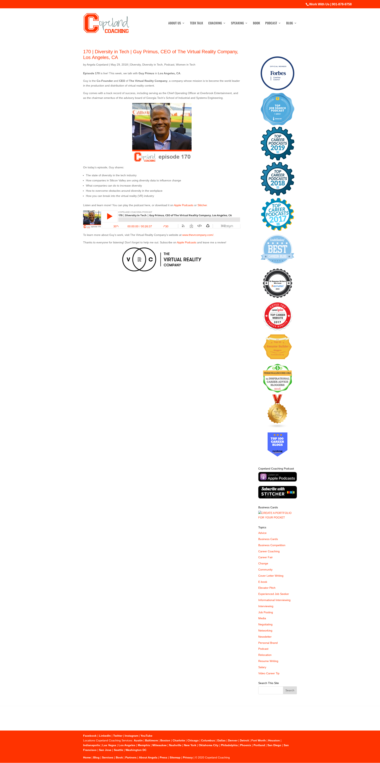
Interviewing (265, 606)
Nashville (175, 745)
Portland (259, 745)
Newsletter (265, 636)
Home (87, 757)
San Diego (274, 745)
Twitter (117, 735)
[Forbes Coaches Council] (277, 89)
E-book (262, 581)
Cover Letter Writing (270, 575)
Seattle (118, 750)
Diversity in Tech (152, 64)
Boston (165, 740)
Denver (233, 740)
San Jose (105, 750)
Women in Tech (185, 64)
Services (107, 757)
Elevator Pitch (267, 587)
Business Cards (268, 539)
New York (190, 745)
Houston (274, 740)
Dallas (221, 740)
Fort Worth (258, 740)
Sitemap (175, 757)
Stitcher (202, 205)
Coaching (215, 23)
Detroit (244, 740)
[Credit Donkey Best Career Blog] (277, 265)
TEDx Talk (196, 23)
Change (263, 563)
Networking (265, 630)
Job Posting (265, 612)
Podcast (271, 23)
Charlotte (179, 740)
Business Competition (271, 545)
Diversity (135, 64)
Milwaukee (159, 745)
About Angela (148, 757)
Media (262, 618)
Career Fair (265, 557)
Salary (262, 667)
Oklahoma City (208, 745)
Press (163, 757)
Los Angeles (127, 745)
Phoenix (245, 745)
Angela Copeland (97, 64)
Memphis (144, 745)
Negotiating (265, 624)
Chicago (193, 740)
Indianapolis (91, 745)
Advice (262, 532)
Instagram (131, 735)
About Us (174, 23)
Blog (289, 23)
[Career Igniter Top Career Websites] (277, 329)
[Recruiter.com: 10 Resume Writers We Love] (277, 298)
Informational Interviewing (274, 600)
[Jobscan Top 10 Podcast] (277, 124)
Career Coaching (269, 551)
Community (265, 569)
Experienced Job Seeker (273, 593)
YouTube (146, 735)
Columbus (208, 740)
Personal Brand (268, 642)
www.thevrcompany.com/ (197, 234)
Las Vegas (109, 745)
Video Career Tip (268, 673)
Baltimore (151, 740)
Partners (131, 757)
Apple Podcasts (183, 205)
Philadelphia (229, 745)
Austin (138, 740)
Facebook (90, 735)
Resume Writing (268, 661)
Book (256, 23)
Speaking (237, 23)
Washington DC (135, 750)
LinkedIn (105, 735)
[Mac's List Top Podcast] (277, 230)
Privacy (188, 757)
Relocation (265, 654)
